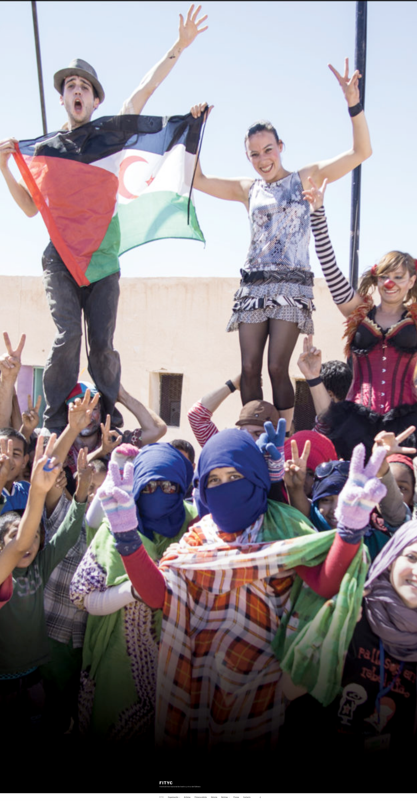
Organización (173, 797)
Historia (214, 797)
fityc (166, 783)
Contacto (247, 797)
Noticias (224, 797)
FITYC (161, 797)
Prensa (236, 797)
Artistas (187, 797)
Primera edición (201, 797)
